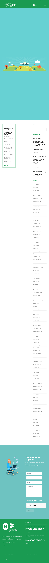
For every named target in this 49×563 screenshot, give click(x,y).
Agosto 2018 (36, 417)
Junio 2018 (35, 422)
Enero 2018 (35, 436)
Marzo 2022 (35, 317)
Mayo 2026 (35, 184)
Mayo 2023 (35, 278)
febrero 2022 (36, 320)
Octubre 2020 (36, 358)
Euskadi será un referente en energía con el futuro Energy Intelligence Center (8, 131)
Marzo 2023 (35, 284)
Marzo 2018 (35, 430)
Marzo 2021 (35, 345)
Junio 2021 (35, 336)
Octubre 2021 (36, 328)
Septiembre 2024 (37, 234)
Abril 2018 (35, 428)
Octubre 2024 (36, 231)
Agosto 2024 (36, 237)
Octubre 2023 (36, 264)
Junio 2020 (35, 369)
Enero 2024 (35, 256)
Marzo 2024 (35, 251)
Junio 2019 (35, 394)
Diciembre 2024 (36, 226)
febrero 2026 (36, 190)
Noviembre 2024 (36, 229)
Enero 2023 (35, 289)
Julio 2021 (35, 334)
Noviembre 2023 (36, 262)
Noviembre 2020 (36, 356)
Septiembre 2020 (37, 361)
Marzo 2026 (35, 187)
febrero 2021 (36, 347)
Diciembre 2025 (36, 195)
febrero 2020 (36, 378)
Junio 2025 (35, 209)
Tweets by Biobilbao (6, 559)
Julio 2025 (35, 206)
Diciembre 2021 (36, 325)
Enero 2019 (35, 405)
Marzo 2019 (35, 400)
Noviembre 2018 (36, 411)
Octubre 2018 (36, 414)
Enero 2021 (35, 350)
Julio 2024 (35, 240)
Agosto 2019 (36, 392)
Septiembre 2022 (37, 300)
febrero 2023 (36, 287)
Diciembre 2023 (36, 259)
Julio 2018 (35, 419)
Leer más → (6, 165)
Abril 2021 (35, 342)
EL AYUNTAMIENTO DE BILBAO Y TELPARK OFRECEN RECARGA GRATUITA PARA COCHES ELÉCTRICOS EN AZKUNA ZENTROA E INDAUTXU (35, 541)
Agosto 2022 (36, 303)
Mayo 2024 (35, 245)
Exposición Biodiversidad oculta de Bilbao (34, 535)
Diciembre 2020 (36, 353)
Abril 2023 (35, 281)
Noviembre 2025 (36, 198)
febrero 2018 (36, 433)
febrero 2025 (36, 220)
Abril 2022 (35, 314)
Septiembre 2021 (37, 331)
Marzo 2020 (35, 375)
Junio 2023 (35, 276)
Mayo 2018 (35, 425)
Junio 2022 (35, 309)
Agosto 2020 (36, 364)
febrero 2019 (36, 403)
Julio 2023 (35, 273)
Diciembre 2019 (36, 383)
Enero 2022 (35, 322)
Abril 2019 (35, 397)
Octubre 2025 (36, 201)
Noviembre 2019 (36, 386)
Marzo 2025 (35, 217)
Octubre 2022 (36, 298)
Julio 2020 (35, 367)
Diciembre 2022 (36, 292)
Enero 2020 (35, 381)
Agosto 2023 (36, 270)
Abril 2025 (35, 215)
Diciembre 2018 (36, 408)
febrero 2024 (36, 253)
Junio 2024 (35, 242)
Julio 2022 (35, 306)
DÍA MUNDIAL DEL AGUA (38, 166)
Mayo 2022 (35, 311)
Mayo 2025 (35, 212)
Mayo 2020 (35, 372)
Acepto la (35, 500)
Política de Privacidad (37, 500)
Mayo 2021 (35, 339)
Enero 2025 (35, 223)
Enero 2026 (35, 193)
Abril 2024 (35, 248)
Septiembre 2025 (37, 204)
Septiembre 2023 (37, 267)
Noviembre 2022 (36, 295)
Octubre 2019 (36, 389)
